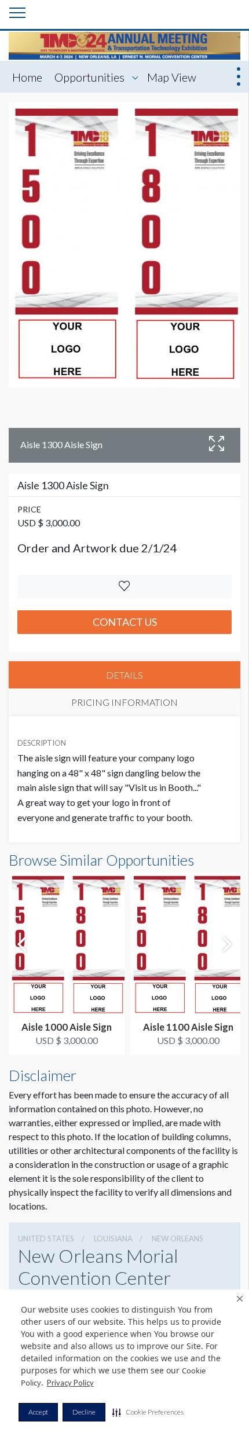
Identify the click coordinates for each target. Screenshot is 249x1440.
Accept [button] (38, 1412)
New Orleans (177, 1238)
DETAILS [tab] (124, 674)
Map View (171, 77)
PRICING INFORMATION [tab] (124, 702)
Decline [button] (84, 1412)
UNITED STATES (46, 1238)
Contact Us (125, 621)
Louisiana (113, 1238)
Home (27, 77)
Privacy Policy (70, 1382)
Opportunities (89, 77)
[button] (148, 1412)
